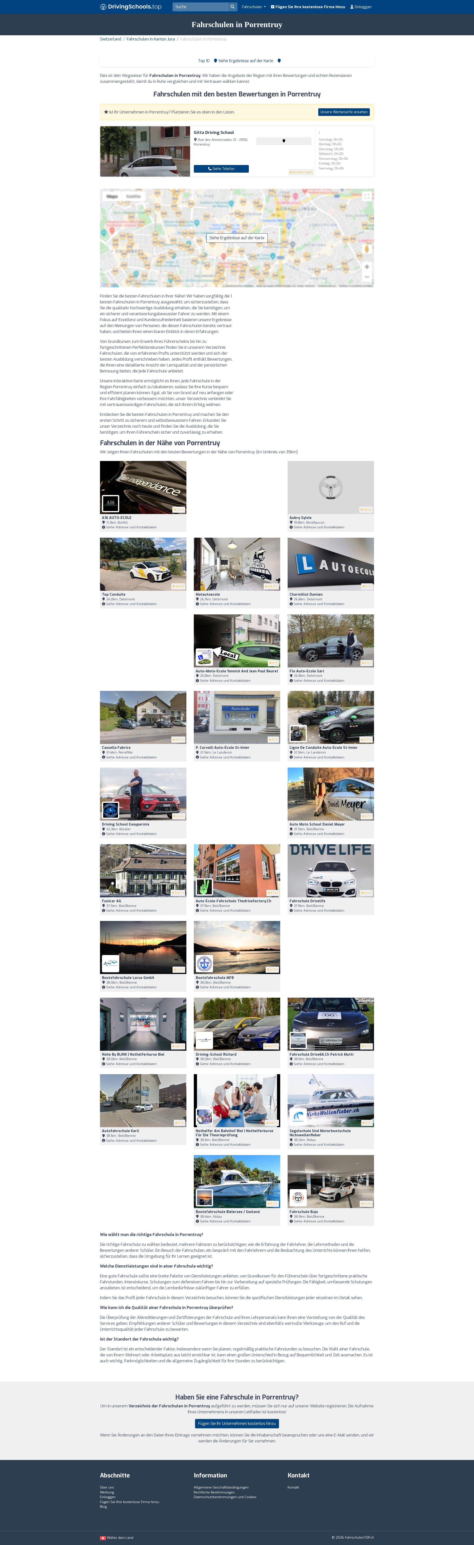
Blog (103, 1507)
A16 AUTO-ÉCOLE (117, 517)
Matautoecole (208, 594)
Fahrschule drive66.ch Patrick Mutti (322, 1054)
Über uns (107, 1487)
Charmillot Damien (306, 594)
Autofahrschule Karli (120, 1131)
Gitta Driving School (214, 132)
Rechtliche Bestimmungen (214, 1492)
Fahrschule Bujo (304, 1212)
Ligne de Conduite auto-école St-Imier (324, 747)
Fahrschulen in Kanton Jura (151, 39)
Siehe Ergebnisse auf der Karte (237, 237)
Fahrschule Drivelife (307, 901)
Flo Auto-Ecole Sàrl (307, 671)
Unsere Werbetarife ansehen (344, 112)
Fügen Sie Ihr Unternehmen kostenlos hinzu (237, 1423)
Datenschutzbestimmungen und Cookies (225, 1497)
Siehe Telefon (223, 168)
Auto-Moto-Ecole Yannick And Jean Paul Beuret (237, 671)
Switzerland (110, 39)
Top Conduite (113, 594)
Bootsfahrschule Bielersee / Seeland (228, 1212)
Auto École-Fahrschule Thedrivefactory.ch (233, 901)
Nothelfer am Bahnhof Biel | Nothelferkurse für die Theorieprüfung (234, 1133)
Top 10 (203, 60)
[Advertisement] (307, 327)
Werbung (107, 1492)
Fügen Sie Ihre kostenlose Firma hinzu (310, 6)
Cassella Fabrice (116, 747)
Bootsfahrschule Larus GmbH (128, 977)
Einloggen (363, 6)
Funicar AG (111, 901)
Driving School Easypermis (125, 824)
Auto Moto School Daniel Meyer (317, 824)
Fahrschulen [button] (252, 6)
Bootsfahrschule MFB (215, 977)
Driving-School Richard (216, 1054)
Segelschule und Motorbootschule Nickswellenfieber (320, 1133)
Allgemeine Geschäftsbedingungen (221, 1487)
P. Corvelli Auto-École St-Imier (223, 747)
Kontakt (293, 1487)
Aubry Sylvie (301, 517)
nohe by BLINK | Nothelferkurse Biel (133, 1054)
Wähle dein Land (119, 1538)
